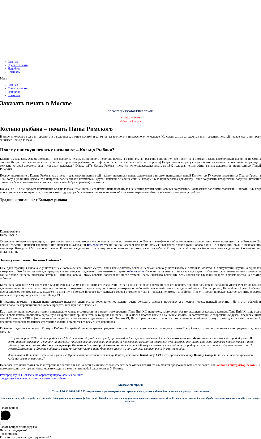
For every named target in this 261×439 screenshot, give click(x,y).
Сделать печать (18, 65)
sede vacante (135, 271)
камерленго (95, 244)
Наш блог (14, 68)
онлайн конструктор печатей (237, 365)
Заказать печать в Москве (36, 103)
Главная (13, 61)
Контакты (14, 72)
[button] (130, 78)
